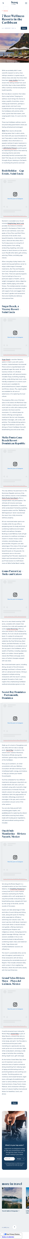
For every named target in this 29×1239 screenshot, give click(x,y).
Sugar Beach (6, 359)
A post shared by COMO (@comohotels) (15, 616)
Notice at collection (8, 1237)
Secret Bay (9, 750)
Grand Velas (15, 1033)
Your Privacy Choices (13, 1234)
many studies (13, 80)
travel (5, 11)
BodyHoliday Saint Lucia (16, 223)
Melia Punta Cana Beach (10, 498)
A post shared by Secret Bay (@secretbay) (15, 740)
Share (24, 28)
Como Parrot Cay (12, 629)
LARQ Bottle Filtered (10, 148)
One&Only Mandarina (17, 889)
